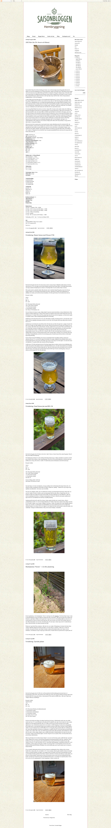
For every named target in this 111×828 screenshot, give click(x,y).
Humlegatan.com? (66, 36)
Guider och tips (50, 36)
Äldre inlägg (69, 814)
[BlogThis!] (48, 228)
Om (74, 36)
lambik (76, 137)
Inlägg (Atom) (52, 817)
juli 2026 (77, 60)
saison (76, 151)
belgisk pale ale (78, 102)
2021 (77, 77)
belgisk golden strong (79, 100)
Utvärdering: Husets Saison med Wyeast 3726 (40, 235)
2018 (77, 82)
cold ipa (76, 111)
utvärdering (77, 164)
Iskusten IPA (77, 43)
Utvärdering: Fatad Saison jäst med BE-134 (39, 406)
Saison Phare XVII (78, 41)
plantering (57, 616)
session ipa (77, 153)
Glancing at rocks (78, 52)
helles (76, 120)
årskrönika (77, 172)
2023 (77, 74)
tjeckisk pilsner (77, 157)
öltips (76, 175)
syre (75, 155)
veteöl (76, 168)
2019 (77, 80)
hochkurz (76, 122)
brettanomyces (77, 107)
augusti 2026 (78, 59)
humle (76, 124)
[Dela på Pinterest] (52, 228)
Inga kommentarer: (41, 228)
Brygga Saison (41, 36)
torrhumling (77, 161)
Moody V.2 (77, 48)
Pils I (76, 46)
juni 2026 (77, 62)
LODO (76, 139)
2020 (77, 79)
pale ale (76, 146)
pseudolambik (77, 150)
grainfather (77, 116)
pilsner (76, 148)
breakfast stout (77, 105)
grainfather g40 (77, 118)
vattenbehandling (78, 166)
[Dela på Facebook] (50, 228)
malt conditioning (78, 140)
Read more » (28, 225)
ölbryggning (77, 174)
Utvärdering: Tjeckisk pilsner (35, 641)
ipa (75, 126)
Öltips (58, 36)
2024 (77, 72)
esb (75, 113)
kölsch (76, 133)
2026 (77, 57)
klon (75, 129)
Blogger (60, 825)
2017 (77, 84)
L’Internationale (77, 135)
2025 (77, 71)
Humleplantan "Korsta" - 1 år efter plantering (40, 567)
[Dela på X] (49, 228)
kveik (76, 131)
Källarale (76, 45)
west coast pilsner (78, 170)
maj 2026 (77, 64)
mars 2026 (78, 67)
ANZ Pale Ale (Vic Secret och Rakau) (37, 42)
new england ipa (78, 142)
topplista (76, 159)
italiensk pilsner (78, 127)
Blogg (28, 36)
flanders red (77, 115)
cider (76, 109)
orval (76, 144)
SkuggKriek (77, 50)
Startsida (47, 814)
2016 (77, 85)
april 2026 (78, 65)
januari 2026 (78, 69)
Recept (33, 36)
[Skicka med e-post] (47, 228)
